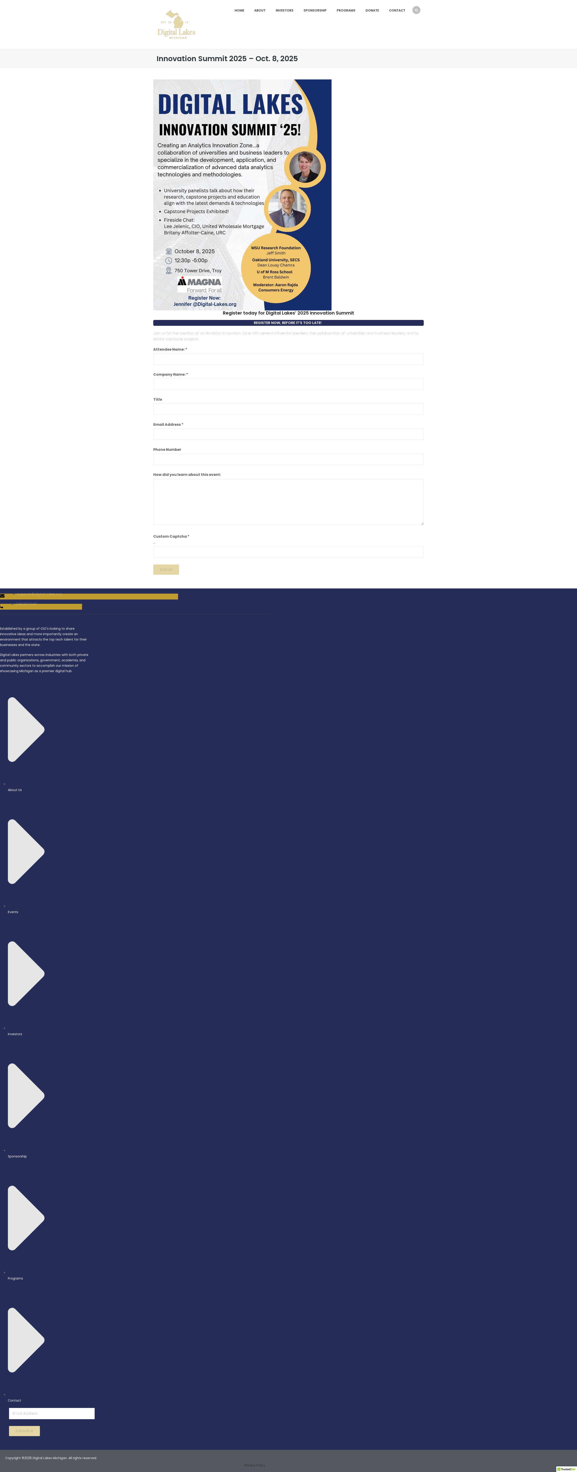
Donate (372, 10)
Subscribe (24, 1430)
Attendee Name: (170, 349)
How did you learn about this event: (187, 474)
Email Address (168, 424)
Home (239, 10)
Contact (397, 10)
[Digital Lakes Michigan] (176, 24)
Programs (346, 10)
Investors (284, 10)
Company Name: (170, 374)
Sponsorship (315, 10)
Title (157, 399)
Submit (166, 569)
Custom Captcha (171, 536)
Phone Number (167, 449)
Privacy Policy (254, 1465)
